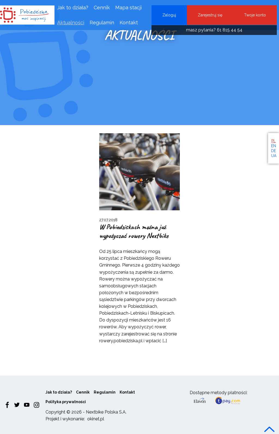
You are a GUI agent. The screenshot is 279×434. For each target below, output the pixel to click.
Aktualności (70, 22)
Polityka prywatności (66, 402)
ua (273, 155)
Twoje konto (255, 15)
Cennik (102, 7)
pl (273, 141)
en (273, 146)
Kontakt (129, 22)
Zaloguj (169, 15)
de (273, 151)
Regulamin (102, 22)
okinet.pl (95, 418)
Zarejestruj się (210, 15)
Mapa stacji (128, 7)
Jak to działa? (72, 7)
